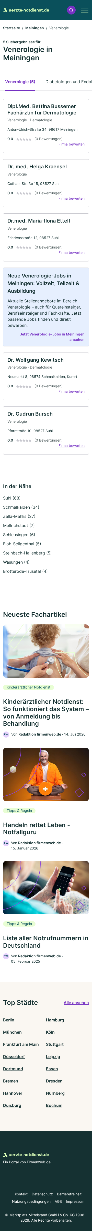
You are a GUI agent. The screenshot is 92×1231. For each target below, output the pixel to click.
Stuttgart (55, 1044)
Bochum (54, 1105)
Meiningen (34, 28)
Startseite (11, 28)
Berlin (8, 1019)
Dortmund (13, 1068)
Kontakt (21, 1194)
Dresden (54, 1080)
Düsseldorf (14, 1056)
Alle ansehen (76, 1002)
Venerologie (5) (20, 81)
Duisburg (12, 1105)
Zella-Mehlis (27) (19, 516)
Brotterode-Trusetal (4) (25, 571)
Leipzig (53, 1056)
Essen (52, 1068)
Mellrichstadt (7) (19, 525)
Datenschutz (42, 1194)
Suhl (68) (12, 498)
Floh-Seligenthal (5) (22, 543)
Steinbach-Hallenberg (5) (27, 552)
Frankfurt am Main (21, 1044)
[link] (46, 126)
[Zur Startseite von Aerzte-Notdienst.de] (26, 10)
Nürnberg (55, 1093)
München (12, 1032)
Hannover (12, 1093)
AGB (58, 1201)
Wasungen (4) (16, 562)
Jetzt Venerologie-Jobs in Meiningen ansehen (52, 337)
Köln (50, 1032)
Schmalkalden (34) (21, 507)
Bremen (10, 1080)
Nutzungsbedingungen (31, 1201)
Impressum (75, 1201)
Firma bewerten (72, 144)
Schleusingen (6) (19, 534)
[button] (71, 10)
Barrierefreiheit (69, 1194)
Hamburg (55, 1019)
